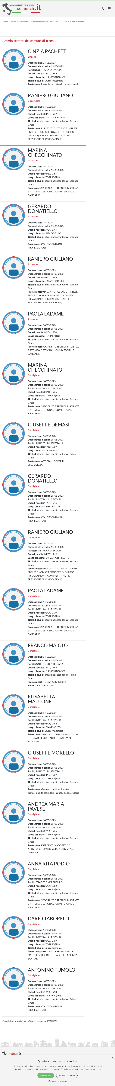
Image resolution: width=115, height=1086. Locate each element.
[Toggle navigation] (102, 8)
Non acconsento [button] (67, 1075)
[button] (57, 1081)
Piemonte (23, 21)
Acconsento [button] (46, 1075)
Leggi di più (96, 1069)
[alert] (57, 1070)
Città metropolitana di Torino (44, 21)
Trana (64, 21)
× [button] (112, 1058)
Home (5, 21)
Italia (13, 21)
